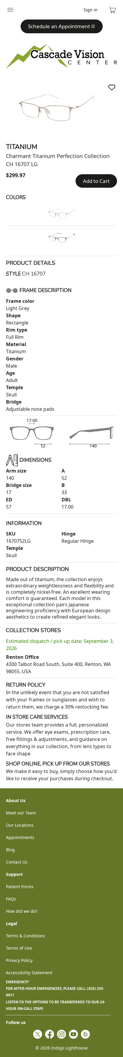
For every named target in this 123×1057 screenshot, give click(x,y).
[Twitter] (37, 1034)
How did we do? (21, 911)
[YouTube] (73, 1034)
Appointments (20, 837)
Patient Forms (19, 886)
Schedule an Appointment (59, 26)
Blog (10, 849)
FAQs (11, 899)
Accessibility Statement (29, 972)
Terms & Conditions (25, 936)
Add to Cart (96, 181)
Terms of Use (19, 948)
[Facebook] (49, 1034)
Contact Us (16, 862)
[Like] (112, 87)
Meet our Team (21, 813)
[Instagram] (61, 1034)
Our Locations (20, 825)
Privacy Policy (19, 960)
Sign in (91, 10)
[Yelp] (85, 1034)
